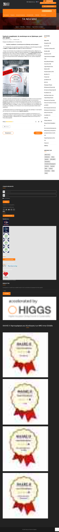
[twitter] (6, 210)
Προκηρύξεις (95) (47, 43)
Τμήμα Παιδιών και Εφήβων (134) (49, 57)
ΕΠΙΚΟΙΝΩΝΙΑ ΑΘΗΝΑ (9, 259)
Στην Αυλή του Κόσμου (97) (49, 48)
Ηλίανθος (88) (47, 51)
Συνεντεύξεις (47, 170)
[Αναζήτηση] (54, 11)
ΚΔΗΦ (46, 168)
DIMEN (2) (46, 145)
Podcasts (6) (46, 76)
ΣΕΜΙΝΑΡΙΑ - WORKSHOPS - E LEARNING (47, 1)
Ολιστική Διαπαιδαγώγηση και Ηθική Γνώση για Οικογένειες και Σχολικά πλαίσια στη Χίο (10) (50, 132)
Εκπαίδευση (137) (47, 53)
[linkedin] (11, 210)
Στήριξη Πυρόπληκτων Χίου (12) (49, 139)
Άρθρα (53, 170)
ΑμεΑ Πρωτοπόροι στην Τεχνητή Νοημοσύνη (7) (48, 96)
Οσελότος (47, 166)
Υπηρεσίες (12, 15)
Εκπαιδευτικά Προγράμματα (50, 163)
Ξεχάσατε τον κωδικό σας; (8, 207)
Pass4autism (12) (47, 92)
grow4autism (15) (47, 79)
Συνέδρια (50, 168)
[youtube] (9, 210)
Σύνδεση (6, 201)
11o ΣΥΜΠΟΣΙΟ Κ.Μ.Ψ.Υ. (49, 6)
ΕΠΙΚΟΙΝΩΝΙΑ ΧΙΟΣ (8, 215)
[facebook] (4, 210)
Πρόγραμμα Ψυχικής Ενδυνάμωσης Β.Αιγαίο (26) (49, 86)
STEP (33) (46, 117)
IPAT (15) (46, 82)
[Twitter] (39, 122)
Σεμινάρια (52, 166)
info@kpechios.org (31, 1)
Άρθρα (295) (46, 40)
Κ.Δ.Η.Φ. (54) (46, 45)
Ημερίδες (46, 159)
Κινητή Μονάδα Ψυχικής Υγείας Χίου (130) (49, 62)
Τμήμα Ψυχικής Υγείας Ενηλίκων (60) (48, 67)
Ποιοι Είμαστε (6, 15)
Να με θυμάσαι (7, 198)
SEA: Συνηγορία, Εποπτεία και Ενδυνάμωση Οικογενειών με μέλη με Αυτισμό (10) (50, 110)
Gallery (46, 173)
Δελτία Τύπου (47, 154)
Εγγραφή (6, 293)
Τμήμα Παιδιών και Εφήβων (7, 39)
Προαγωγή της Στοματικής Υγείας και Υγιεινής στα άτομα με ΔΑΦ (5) (50, 103)
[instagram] (14, 210)
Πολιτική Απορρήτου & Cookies (9, 280)
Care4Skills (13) (47, 115)
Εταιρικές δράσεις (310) (49, 71)
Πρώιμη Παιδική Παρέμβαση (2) (49, 124)
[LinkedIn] (41, 122)
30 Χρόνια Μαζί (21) (48, 120)
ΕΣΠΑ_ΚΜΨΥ (52, 159)
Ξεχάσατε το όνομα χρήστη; (8, 204)
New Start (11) (47, 74)
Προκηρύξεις (47, 161)
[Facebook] (36, 122)
